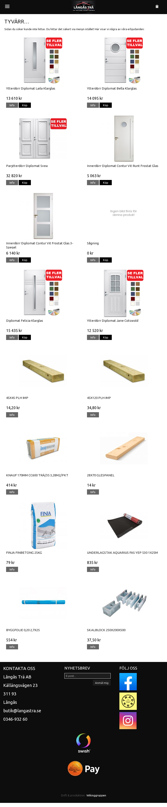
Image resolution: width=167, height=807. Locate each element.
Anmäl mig (102, 682)
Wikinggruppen (96, 795)
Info (12, 105)
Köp (24, 105)
